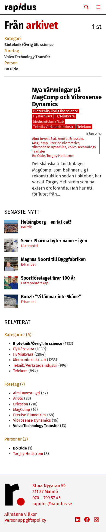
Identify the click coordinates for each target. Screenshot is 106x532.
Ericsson (76, 139)
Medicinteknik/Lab (48, 122)
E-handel (28, 264)
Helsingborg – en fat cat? (46, 222)
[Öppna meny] (98, 7)
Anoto (63, 139)
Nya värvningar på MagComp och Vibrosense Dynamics (67, 97)
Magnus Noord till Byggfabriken (53, 259)
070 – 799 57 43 (46, 497)
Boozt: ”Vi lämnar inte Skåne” (51, 297)
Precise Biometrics (64, 143)
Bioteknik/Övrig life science (55, 111)
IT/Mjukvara (65, 116)
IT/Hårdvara (42, 116)
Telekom (84, 127)
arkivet (42, 25)
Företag (11, 50)
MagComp (40, 143)
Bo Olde (38, 156)
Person (11, 62)
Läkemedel (29, 246)
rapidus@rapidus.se (52, 503)
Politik (26, 227)
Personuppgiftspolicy (25, 520)
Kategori (12, 38)
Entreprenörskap (34, 283)
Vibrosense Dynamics (49, 147)
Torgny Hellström (60, 156)
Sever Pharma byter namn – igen (54, 241)
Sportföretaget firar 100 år (48, 278)
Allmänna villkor (20, 514)
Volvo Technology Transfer (36, 426)
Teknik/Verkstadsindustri (53, 127)
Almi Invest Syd (44, 139)
